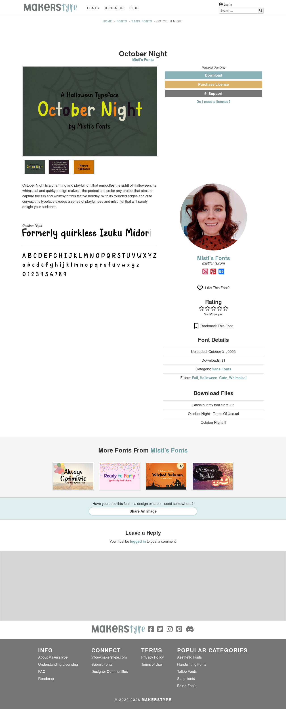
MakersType (157, 699)
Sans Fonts (141, 21)
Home (107, 21)
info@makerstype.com (109, 657)
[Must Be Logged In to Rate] (213, 308)
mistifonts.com (213, 263)
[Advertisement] (143, 36)
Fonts (93, 8)
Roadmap (46, 678)
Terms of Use (151, 664)
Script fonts (186, 678)
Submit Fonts (101, 664)
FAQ (41, 671)
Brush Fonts (186, 685)
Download (213, 75)
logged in (138, 541)
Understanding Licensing (58, 664)
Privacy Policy (152, 657)
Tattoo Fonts (187, 671)
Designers (114, 8)
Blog (134, 8)
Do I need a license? (213, 101)
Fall (195, 377)
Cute (223, 377)
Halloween (208, 377)
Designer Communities (109, 671)
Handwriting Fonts (191, 664)
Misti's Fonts (143, 59)
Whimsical (237, 377)
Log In (228, 4)
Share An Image (143, 511)
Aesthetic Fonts (189, 657)
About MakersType (53, 657)
